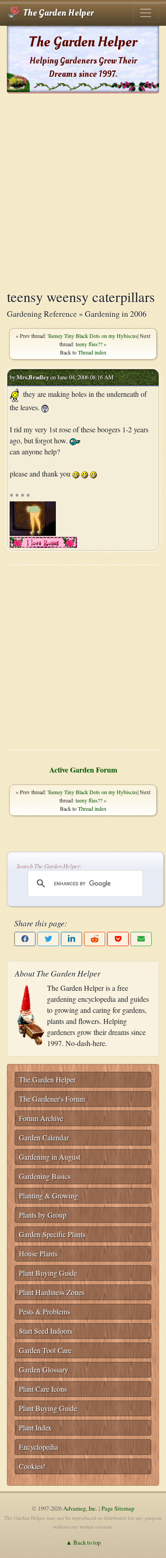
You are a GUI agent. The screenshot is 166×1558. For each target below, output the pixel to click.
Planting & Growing (48, 1195)
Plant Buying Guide (48, 1273)
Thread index (92, 352)
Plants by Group (42, 1215)
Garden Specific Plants (52, 1234)
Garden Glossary (43, 1369)
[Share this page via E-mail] (141, 939)
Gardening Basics (45, 1176)
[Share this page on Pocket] (117, 939)
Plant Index (35, 1427)
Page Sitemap (117, 1508)
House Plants (38, 1253)
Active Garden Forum (83, 769)
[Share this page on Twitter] (48, 939)
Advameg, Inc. (80, 1508)
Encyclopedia (38, 1447)
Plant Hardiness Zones (51, 1292)
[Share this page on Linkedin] (71, 939)
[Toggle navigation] (146, 13)
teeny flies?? (89, 344)
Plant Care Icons (43, 1389)
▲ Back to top (83, 1542)
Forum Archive (41, 1118)
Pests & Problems (44, 1311)
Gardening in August (49, 1157)
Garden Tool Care (45, 1350)
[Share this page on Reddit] (94, 939)
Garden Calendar (44, 1137)
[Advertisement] (83, 191)
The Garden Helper (57, 12)
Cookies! (32, 1466)
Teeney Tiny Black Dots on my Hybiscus (92, 335)
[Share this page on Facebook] (25, 939)
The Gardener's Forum (52, 1099)
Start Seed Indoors (45, 1331)
